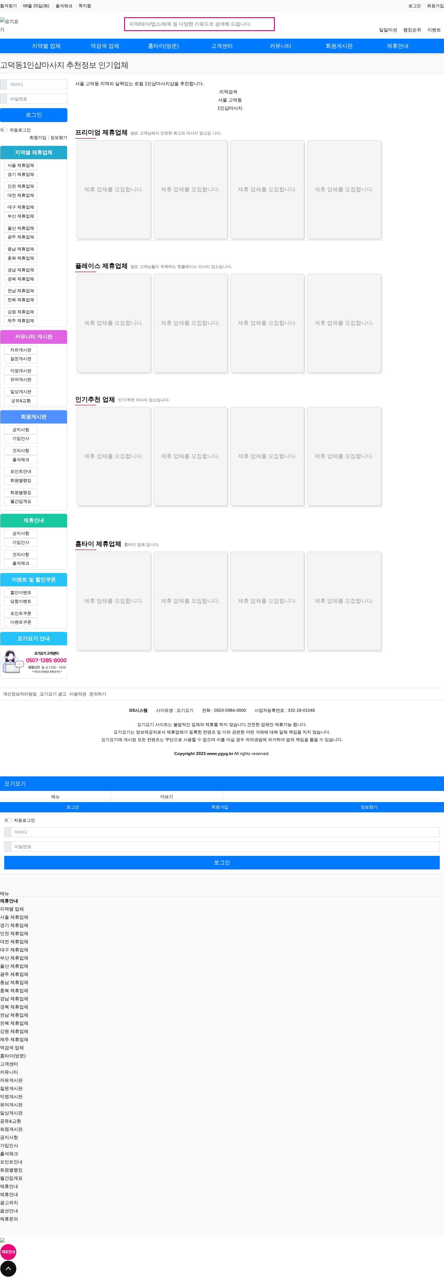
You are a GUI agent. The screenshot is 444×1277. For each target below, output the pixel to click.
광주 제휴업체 (21, 236)
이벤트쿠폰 (20, 622)
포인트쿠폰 (20, 613)
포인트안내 (20, 471)
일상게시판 (20, 391)
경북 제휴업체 (21, 278)
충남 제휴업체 (21, 249)
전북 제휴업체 (21, 299)
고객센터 (9, 1063)
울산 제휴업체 (21, 228)
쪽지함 (85, 5)
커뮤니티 (9, 1072)
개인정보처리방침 (20, 694)
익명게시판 (20, 370)
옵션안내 (9, 1210)
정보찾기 (58, 137)
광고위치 (9, 1202)
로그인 (414, 5)
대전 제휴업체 (21, 195)
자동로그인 (20, 129)
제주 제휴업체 (21, 320)
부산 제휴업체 (21, 216)
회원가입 (435, 5)
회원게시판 (11, 1129)
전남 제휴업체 (21, 290)
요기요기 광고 (53, 694)
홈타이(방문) (13, 1055)
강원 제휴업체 (21, 311)
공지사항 (20, 429)
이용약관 (77, 694)
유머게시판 (20, 379)
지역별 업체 (12, 908)
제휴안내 (9, 1186)
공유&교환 (21, 400)
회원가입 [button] (219, 807)
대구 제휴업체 (21, 207)
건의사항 (20, 450)
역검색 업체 (12, 1047)
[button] (166, 797)
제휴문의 (9, 1218)
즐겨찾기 (8, 5)
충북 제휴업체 (21, 258)
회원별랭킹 (20, 480)
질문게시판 (20, 358)
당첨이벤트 (20, 601)
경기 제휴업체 (21, 174)
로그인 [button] (72, 807)
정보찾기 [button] (369, 807)
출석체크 (64, 5)
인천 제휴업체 (21, 186)
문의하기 (97, 694)
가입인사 (20, 438)
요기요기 (15, 784)
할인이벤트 (20, 592)
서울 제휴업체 (21, 165)
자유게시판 (20, 349)
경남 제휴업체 (21, 269)
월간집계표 (20, 501)
